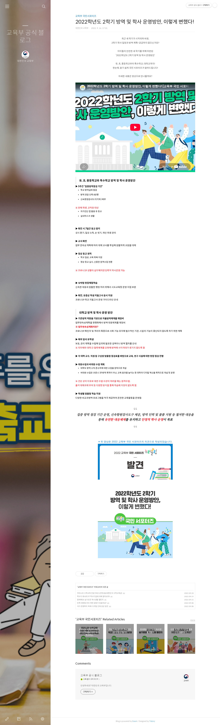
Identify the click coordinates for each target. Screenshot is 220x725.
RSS (31, 719)
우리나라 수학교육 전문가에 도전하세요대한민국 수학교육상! (99, 593)
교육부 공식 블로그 (25, 36)
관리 (43, 719)
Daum (134, 721)
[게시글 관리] (90, 574)
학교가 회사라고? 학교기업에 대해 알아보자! (93, 596)
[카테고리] (7, 6)
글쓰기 (7, 719)
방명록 (19, 719)
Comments (83, 663)
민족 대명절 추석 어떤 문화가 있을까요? (91, 603)
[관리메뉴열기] (215, 5)
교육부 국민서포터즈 (85, 16)
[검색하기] (43, 6)
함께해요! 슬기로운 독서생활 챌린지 (90, 600)
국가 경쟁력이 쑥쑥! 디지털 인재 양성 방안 (92, 606)
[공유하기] (87, 574)
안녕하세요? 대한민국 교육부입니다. (96, 685)
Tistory (152, 721)
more (192, 620)
